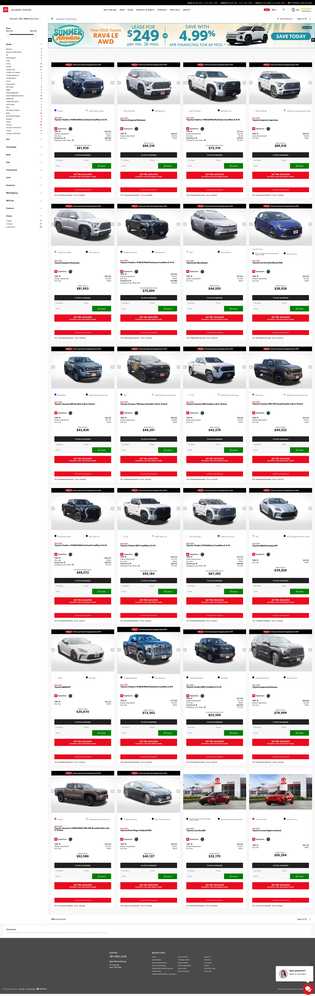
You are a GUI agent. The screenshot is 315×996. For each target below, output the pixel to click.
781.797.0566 (263, 3)
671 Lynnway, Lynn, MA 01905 (300, 3)
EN (268, 10)
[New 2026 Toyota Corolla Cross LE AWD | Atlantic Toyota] (181, 35)
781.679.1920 (229, 3)
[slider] (8, 34)
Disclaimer (307, 27)
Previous (50, 40)
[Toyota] (5, 9)
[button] (112, 83)
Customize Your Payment (82, 190)
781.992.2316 (195, 3)
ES (275, 10)
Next (313, 40)
